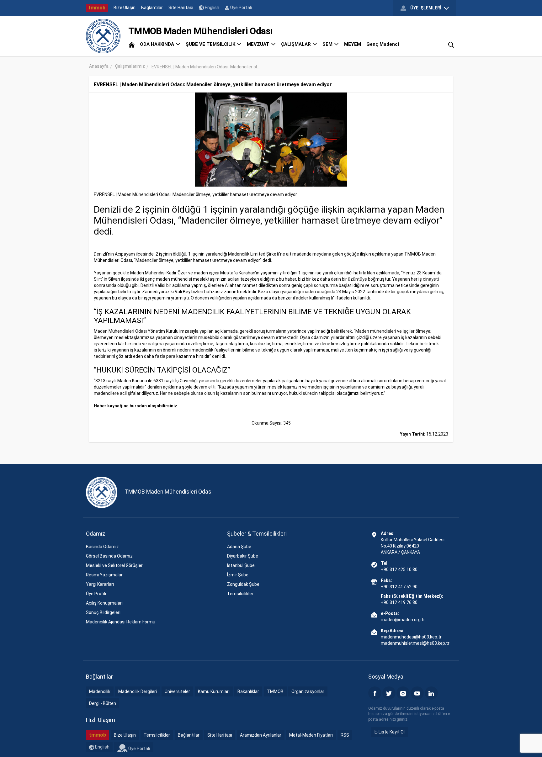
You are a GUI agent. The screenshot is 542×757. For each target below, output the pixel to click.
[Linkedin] (431, 693)
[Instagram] (403, 693)
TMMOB (275, 691)
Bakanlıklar (248, 691)
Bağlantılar (152, 7)
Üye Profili (96, 593)
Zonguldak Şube (243, 584)
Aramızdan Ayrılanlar (260, 735)
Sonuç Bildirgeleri (103, 612)
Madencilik (99, 691)
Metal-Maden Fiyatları (311, 735)
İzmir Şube (237, 574)
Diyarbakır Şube (242, 555)
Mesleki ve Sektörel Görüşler (114, 565)
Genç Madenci (382, 44)
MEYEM (352, 44)
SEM (328, 44)
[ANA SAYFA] (132, 44)
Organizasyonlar (307, 691)
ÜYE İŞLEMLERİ (425, 7)
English (211, 7)
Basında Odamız (102, 546)
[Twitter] (389, 693)
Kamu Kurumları (214, 691)
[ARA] (451, 44)
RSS (345, 735)
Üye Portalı (240, 7)
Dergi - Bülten (102, 703)
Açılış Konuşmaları (104, 603)
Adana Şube (239, 546)
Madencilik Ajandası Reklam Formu (120, 621)
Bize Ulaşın (125, 7)
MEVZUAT (259, 44)
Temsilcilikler (240, 593)
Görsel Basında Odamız (109, 555)
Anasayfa (99, 66)
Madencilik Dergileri (137, 691)
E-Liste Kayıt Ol (390, 731)
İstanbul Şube (241, 565)
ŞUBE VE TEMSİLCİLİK (211, 44)
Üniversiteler (177, 691)
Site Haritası (180, 7)
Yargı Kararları (100, 584)
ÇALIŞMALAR (296, 44)
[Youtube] (417, 693)
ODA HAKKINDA (157, 44)
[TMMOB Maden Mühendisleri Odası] (103, 36)
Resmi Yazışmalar (104, 574)
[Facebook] (374, 693)
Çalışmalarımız (130, 66)
